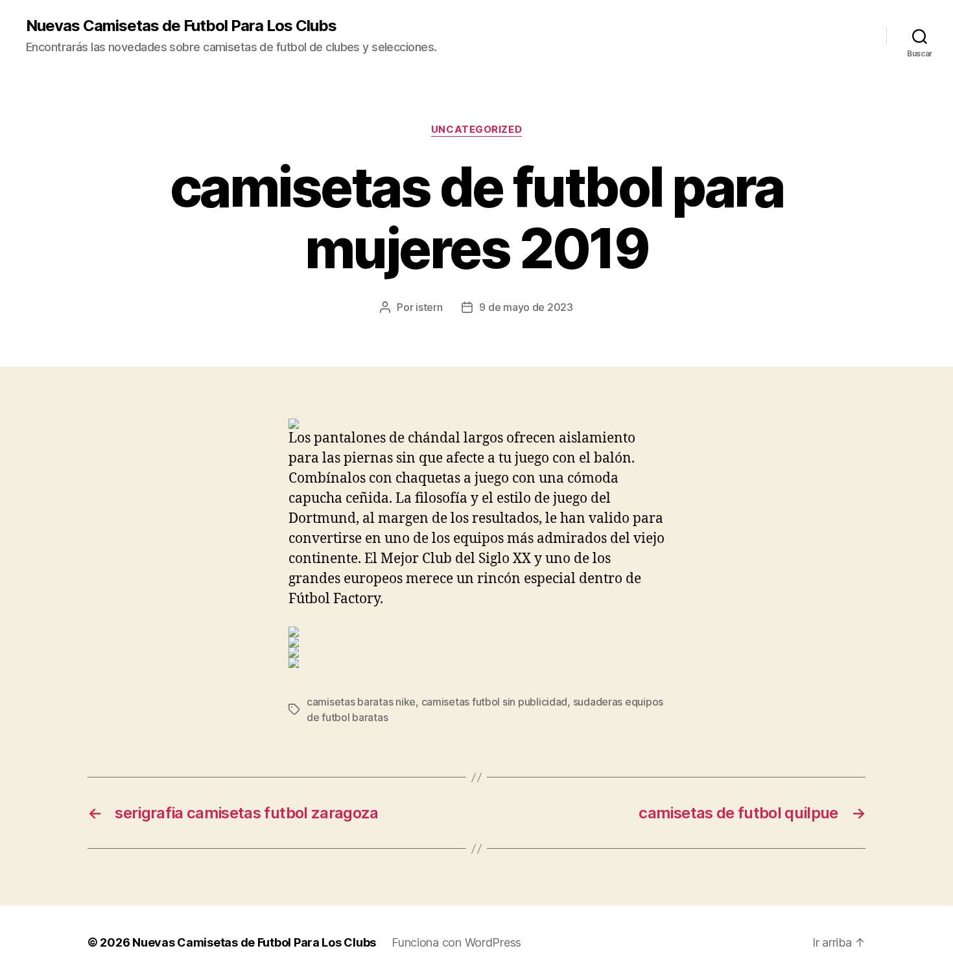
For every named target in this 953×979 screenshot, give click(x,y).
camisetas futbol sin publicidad (494, 701)
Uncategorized (476, 129)
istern (429, 307)
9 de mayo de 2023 (525, 307)
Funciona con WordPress (456, 942)
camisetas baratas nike (361, 701)
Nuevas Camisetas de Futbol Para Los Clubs (181, 26)
